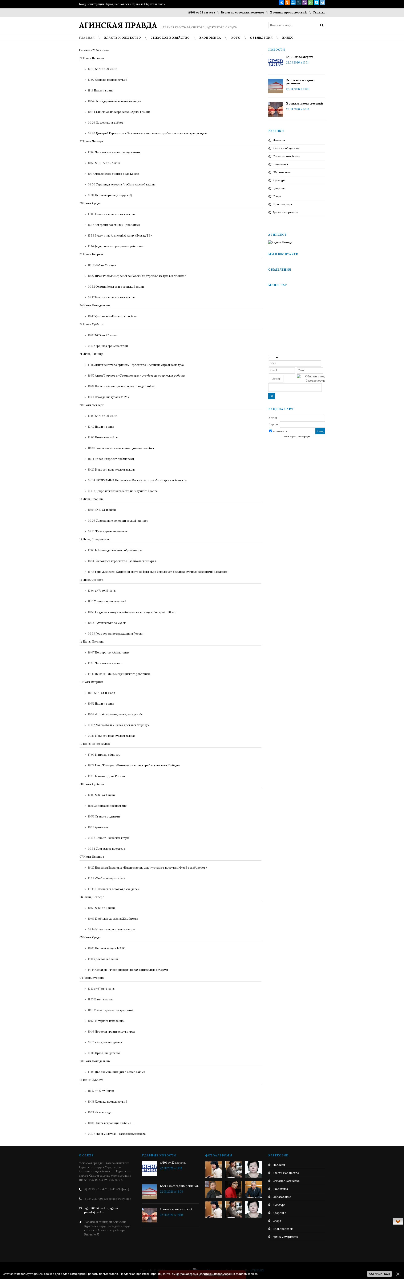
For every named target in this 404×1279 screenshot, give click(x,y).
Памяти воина (103, 90)
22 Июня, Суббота (92, 324)
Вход (82, 4)
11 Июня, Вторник (91, 682)
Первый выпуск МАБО (110, 948)
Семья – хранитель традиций (113, 1010)
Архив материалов (285, 212)
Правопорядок (283, 204)
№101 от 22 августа (182, 12)
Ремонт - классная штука (112, 838)
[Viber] (304, 2)
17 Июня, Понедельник (95, 539)
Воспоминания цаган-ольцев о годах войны (125, 386)
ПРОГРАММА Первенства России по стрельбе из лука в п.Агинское (140, 276)
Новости (279, 140)
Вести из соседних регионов (223, 12)
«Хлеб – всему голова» (110, 878)
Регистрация (95, 4)
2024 (95, 50)
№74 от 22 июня (106, 335)
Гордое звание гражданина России (119, 633)
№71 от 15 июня (105, 591)
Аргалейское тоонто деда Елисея (116, 174)
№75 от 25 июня (105, 265)
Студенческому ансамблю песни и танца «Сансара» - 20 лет (135, 612)
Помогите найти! (106, 437)
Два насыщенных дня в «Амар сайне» (120, 1072)
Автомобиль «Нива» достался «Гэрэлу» (122, 725)
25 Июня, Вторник (92, 254)
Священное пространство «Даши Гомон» (122, 112)
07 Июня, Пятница (92, 856)
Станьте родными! (107, 816)
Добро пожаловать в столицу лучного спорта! (127, 491)
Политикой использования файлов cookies (228, 1273)
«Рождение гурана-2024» (112, 397)
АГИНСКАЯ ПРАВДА (118, 25)
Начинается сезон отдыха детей (117, 889)
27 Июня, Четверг (91, 141)
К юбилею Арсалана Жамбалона (116, 919)
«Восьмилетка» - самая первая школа (121, 1134)
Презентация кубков (110, 122)
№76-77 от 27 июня (107, 163)
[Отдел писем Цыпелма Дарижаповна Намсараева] (253, 1169)
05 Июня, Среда (90, 937)
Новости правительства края (115, 214)
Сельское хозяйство (286, 156)
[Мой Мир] (293, 2)
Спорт (277, 196)
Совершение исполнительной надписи (122, 520)
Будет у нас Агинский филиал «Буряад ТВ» (123, 235)
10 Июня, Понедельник (95, 744)
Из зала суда (102, 1112)
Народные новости (118, 4)
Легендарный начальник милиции (118, 101)
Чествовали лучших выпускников (118, 152)
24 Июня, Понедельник (95, 305)
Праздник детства (107, 1053)
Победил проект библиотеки (114, 459)
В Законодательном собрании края (118, 550)
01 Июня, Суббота (91, 1080)
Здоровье (279, 188)
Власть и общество (286, 148)
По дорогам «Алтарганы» (112, 652)
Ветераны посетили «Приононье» (117, 225)
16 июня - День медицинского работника (122, 674)
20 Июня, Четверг (92, 405)
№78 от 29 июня (106, 69)
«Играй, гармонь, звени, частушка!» (118, 714)
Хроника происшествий (269, 12)
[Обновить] (323, 357)
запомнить (280, 431)
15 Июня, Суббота (91, 580)
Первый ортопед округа (111, 195)
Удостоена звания (106, 959)
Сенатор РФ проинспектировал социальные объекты (131, 970)
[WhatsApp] (310, 2)
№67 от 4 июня (104, 989)
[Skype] (316, 2)
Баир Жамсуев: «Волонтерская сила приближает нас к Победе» (137, 765)
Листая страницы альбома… (114, 1123)
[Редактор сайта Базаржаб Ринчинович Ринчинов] (213, 1189)
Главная (84, 50)
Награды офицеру (107, 755)
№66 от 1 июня (104, 1091)
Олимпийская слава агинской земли (120, 286)
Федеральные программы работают (119, 246)
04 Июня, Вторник (92, 978)
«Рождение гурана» (108, 1042)
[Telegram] (322, 2)
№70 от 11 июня (104, 693)
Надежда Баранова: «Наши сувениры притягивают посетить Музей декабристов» (151, 867)
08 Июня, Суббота (92, 784)
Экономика (280, 164)
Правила (137, 4)
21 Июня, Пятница (91, 354)
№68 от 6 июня (105, 908)
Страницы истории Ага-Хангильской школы (125, 184)
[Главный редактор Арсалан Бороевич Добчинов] (253, 1189)
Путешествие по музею (110, 623)
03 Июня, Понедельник (95, 1061)
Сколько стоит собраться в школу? (320, 12)
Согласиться (379, 1273)
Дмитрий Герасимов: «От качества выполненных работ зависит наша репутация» (151, 133)
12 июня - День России (110, 776)
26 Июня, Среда (90, 203)
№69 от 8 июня (105, 795)
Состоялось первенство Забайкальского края (125, 561)
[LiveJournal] (299, 2)
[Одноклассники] (287, 2)
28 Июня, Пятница (92, 58)
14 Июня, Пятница (92, 641)
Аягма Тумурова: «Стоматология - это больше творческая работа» (140, 375)
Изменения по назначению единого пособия (124, 448)
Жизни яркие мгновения (111, 531)
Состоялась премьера (110, 848)
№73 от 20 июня (106, 416)
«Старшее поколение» (110, 1021)
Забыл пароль (290, 436)
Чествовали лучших (108, 663)
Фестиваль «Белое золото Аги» (116, 316)
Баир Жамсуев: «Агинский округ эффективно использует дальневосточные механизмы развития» (161, 572)
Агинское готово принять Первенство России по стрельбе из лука (139, 365)
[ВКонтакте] (281, 2)
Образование (282, 172)
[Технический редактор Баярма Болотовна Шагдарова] (213, 1169)
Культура (279, 180)
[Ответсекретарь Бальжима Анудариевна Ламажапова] (233, 1189)
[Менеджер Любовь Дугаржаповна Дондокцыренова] (233, 1169)
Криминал (101, 827)
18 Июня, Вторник (91, 499)
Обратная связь (154, 4)
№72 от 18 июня (105, 510)
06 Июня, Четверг (92, 897)
